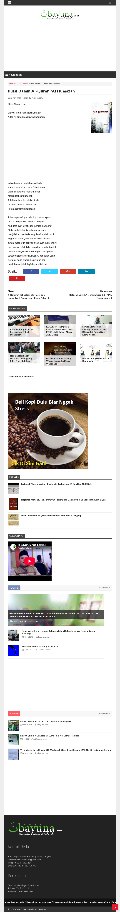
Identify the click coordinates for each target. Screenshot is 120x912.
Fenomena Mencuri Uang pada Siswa (41, 646)
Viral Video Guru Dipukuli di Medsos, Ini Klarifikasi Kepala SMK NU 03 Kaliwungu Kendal (65, 750)
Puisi (19, 83)
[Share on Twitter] (49, 271)
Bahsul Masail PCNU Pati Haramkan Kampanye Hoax (47, 721)
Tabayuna (27, 909)
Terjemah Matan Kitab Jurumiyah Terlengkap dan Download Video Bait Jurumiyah (63, 499)
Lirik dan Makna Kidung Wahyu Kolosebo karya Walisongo (58, 361)
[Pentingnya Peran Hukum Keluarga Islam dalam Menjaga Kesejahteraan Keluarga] (13, 640)
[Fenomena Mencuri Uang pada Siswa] (13, 655)
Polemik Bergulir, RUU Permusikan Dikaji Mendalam (21, 332)
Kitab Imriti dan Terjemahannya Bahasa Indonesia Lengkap (51, 515)
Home (12, 83)
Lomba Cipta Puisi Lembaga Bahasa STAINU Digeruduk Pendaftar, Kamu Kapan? (95, 330)
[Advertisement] (60, 46)
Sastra (25, 83)
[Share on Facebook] (31, 271)
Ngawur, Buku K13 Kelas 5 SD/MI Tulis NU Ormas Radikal (49, 735)
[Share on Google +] (68, 271)
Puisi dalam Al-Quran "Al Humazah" (42, 91)
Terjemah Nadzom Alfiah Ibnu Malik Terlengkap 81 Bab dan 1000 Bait (56, 484)
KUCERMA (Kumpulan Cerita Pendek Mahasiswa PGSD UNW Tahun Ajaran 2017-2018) (59, 330)
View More (103, 588)
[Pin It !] (17, 278)
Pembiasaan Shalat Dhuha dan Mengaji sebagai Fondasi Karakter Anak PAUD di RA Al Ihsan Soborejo (54, 615)
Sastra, (40, 98)
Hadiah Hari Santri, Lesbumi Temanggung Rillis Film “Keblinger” (21, 358)
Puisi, (34, 98)
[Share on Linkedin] (86, 271)
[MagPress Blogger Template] (60, 16)
